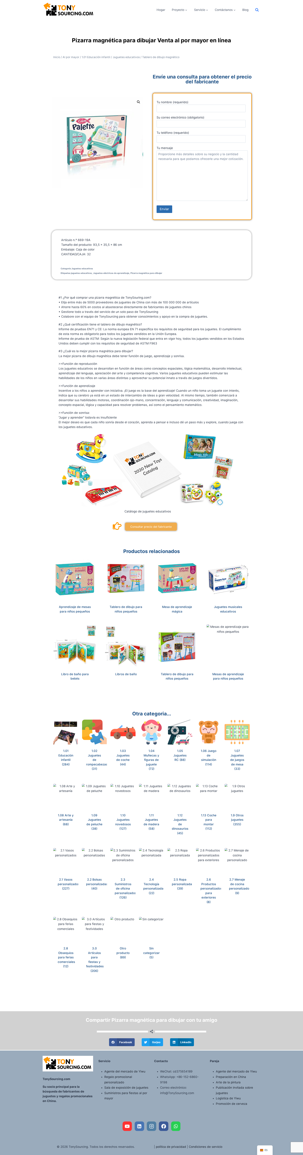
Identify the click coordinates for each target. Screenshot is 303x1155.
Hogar (161, 10)
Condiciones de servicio (205, 1147)
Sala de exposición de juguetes (126, 1087)
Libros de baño (126, 674)
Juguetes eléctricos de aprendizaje (111, 273)
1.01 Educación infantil (96, 57)
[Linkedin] (139, 1126)
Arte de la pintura (228, 1082)
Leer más (124, 685)
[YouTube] (127, 1126)
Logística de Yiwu (228, 1098)
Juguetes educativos (126, 57)
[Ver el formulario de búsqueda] (257, 9)
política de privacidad (171, 1147)
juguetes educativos (81, 273)
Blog (245, 10)
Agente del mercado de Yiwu (124, 1071)
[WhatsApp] (176, 1126)
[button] (138, 102)
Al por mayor (71, 57)
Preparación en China (231, 1077)
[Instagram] (151, 1126)
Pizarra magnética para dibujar (146, 273)
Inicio (56, 57)
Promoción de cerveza (231, 1103)
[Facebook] (163, 1126)
